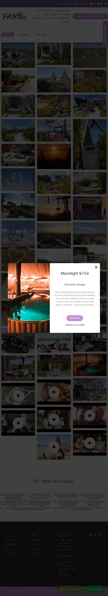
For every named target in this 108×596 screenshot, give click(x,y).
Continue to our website (75, 325)
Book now (74, 318)
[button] (96, 267)
